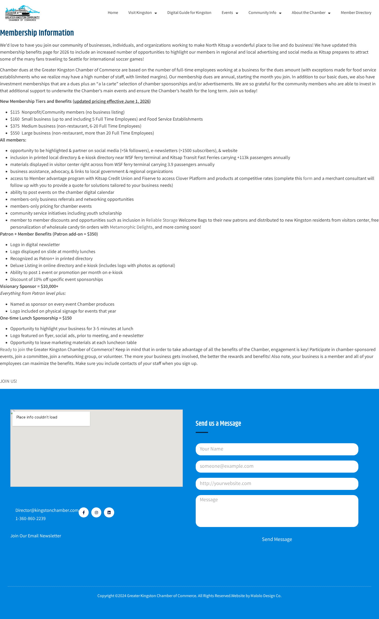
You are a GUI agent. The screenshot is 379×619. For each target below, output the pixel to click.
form (307, 178)
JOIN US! (8, 381)
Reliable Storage (162, 220)
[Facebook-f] (84, 512)
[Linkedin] (109, 512)
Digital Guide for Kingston (189, 13)
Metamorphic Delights (131, 227)
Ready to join (12, 350)
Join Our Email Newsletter (35, 536)
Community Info (262, 13)
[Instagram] (96, 512)
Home (113, 13)
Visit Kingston (140, 13)
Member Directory (356, 13)
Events (227, 13)
